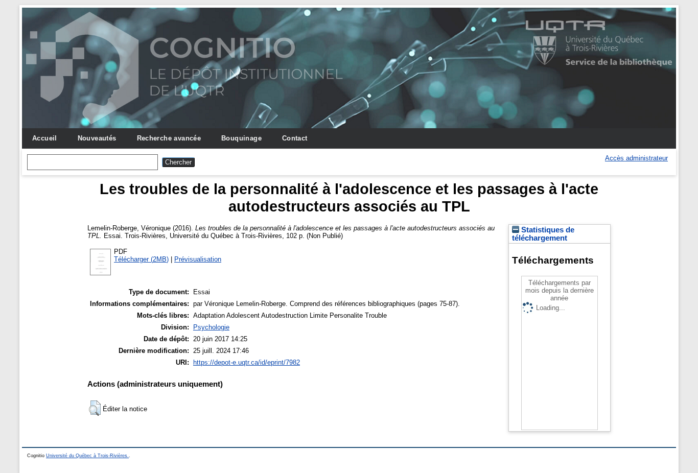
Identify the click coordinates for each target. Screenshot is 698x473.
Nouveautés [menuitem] (97, 138)
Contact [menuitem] (295, 138)
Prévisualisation (197, 259)
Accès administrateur (636, 158)
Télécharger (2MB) (141, 259)
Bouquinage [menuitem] (241, 138)
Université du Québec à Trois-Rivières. (87, 455)
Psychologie (211, 327)
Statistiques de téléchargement (543, 234)
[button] (95, 408)
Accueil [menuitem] (44, 138)
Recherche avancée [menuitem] (169, 138)
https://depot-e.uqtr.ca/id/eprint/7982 (246, 362)
